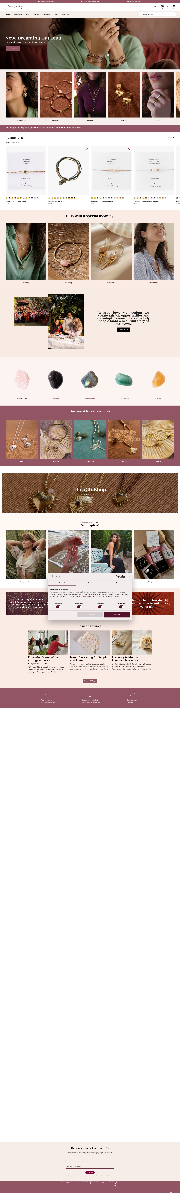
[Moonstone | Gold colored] (23, 198)
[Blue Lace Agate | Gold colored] (52, 198)
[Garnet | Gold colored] (15, 198)
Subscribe (90, 1172)
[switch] (79, 606)
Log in (163, 7)
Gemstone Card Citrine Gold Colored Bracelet (102, 201)
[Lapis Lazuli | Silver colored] (32, 198)
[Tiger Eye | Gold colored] (21, 198)
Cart (174, 7)
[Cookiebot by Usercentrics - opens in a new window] (117, 576)
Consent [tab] (62, 583)
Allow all (117, 615)
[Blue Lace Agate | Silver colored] (35, 198)
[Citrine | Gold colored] (18, 198)
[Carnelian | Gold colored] (12, 198)
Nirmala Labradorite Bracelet (55, 201)
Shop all (171, 138)
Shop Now (90, 498)
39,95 (50, 203)
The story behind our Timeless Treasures (126, 659)
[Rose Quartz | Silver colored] (114, 198)
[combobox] (157, 14)
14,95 (92, 203)
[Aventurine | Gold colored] (7, 198)
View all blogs (90, 681)
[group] (90, 96)
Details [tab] (90, 583)
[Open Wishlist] (168, 6)
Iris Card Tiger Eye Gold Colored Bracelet (16, 201)
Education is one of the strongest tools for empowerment (43, 660)
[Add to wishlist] (44, 149)
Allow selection (90, 615)
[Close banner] (129, 576)
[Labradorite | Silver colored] (29, 198)
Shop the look (26, 582)
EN (155, 7)
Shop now (13, 49)
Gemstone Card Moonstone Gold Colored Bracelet (146, 201)
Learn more (123, 330)
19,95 (7, 203)
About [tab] (118, 583)
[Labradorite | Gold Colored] (66, 198)
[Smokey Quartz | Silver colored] (117, 198)
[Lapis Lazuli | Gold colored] (69, 198)
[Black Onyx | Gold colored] (9, 198)
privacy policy (86, 596)
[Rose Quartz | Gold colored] (26, 198)
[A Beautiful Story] (14, 7)
